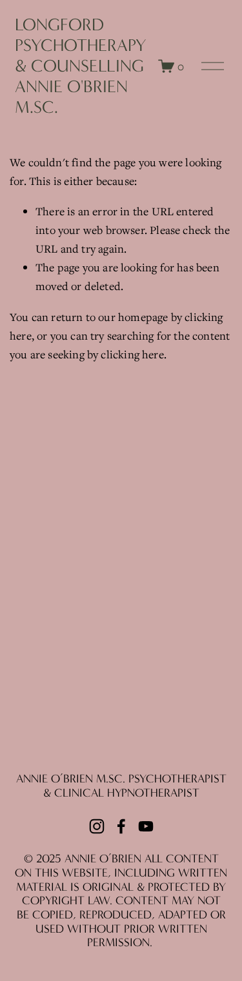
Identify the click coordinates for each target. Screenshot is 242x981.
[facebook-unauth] (121, 826)
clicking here (132, 354)
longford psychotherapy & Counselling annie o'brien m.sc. (80, 66)
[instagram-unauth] (97, 826)
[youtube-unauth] (146, 826)
